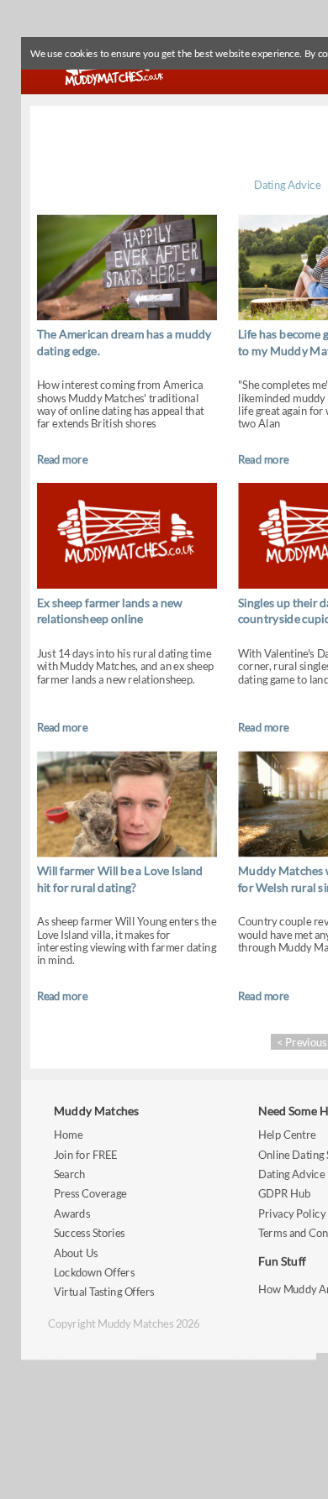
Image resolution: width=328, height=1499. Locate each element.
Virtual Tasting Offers (104, 1292)
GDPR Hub (284, 1193)
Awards (72, 1214)
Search (70, 1174)
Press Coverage (90, 1193)
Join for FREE (86, 1154)
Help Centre (286, 1135)
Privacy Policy (291, 1214)
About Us (76, 1252)
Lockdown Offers (94, 1272)
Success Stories (89, 1233)
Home (68, 1135)
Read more (62, 459)
